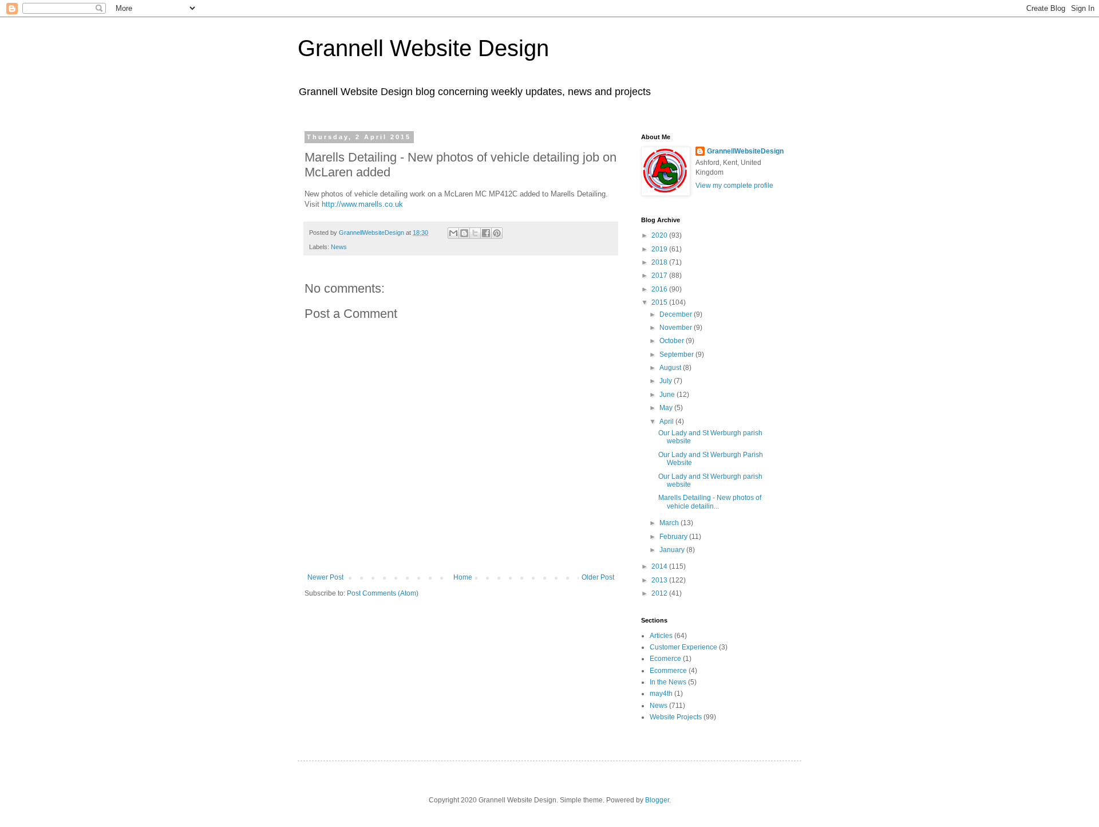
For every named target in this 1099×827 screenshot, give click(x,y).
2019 (660, 249)
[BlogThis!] (464, 233)
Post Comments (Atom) (382, 593)
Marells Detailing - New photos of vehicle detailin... (709, 502)
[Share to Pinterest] (497, 233)
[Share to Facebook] (486, 233)
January (672, 550)
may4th (661, 694)
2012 (660, 593)
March (670, 523)
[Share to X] (475, 233)
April (667, 422)
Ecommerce (668, 671)
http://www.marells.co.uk (362, 204)
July (666, 381)
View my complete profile (734, 186)
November (676, 328)
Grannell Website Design (423, 48)
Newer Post (325, 577)
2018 (660, 262)
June (668, 395)
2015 (660, 302)
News (339, 246)
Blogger (657, 800)
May (666, 408)
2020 (660, 235)
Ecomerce (665, 659)
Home (462, 577)
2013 (660, 580)
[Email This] (453, 233)
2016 (660, 289)
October (672, 341)
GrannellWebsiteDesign (745, 151)
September (677, 355)
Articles (661, 636)
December (676, 314)
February (674, 537)
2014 (660, 566)
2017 (660, 275)
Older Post (598, 577)
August (671, 368)
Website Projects (676, 717)
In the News (668, 682)
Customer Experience (683, 647)
